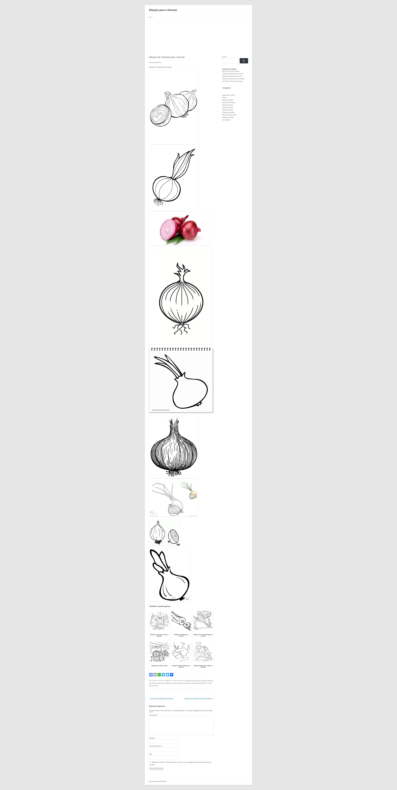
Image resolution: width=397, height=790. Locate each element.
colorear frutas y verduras (193, 680)
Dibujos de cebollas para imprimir (161, 698)
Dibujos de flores (227, 107)
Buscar (224, 57)
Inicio (151, 17)
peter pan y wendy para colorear (232, 81)
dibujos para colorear (163, 10)
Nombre (152, 738)
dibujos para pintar (185, 683)
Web (150, 754)
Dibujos (168, 680)
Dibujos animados (228, 100)
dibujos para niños (172, 683)
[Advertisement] (198, 37)
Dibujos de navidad (228, 112)
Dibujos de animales (228, 102)
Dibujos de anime (227, 105)
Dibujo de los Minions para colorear (233, 78)
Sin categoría (226, 120)
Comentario (153, 715)
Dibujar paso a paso (228, 95)
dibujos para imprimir (159, 683)
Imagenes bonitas (228, 117)
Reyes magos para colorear (231, 71)
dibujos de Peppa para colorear (232, 76)
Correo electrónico (156, 746)
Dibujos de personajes (229, 115)
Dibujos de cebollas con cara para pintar (199, 698)
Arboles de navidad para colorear (232, 73)
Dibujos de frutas (227, 110)
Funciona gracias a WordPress (158, 781)
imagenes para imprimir (198, 683)
